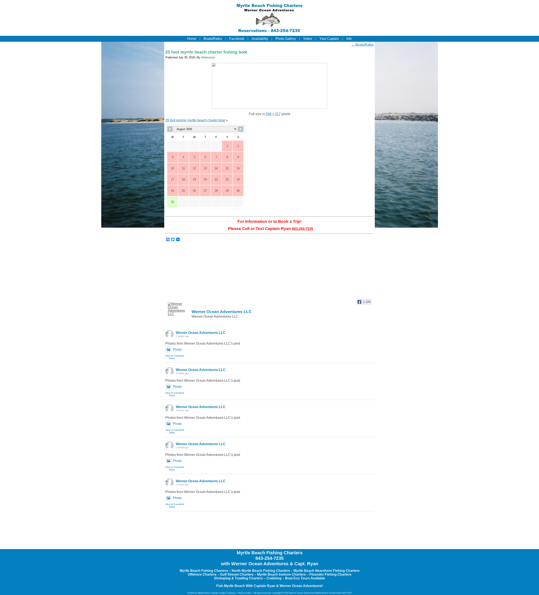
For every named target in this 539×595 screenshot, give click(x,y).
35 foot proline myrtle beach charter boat (195, 120)
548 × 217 (273, 114)
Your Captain (329, 38)
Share (172, 358)
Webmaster (208, 57)
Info (349, 38)
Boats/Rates (213, 38)
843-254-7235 (302, 229)
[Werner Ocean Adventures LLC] (178, 309)
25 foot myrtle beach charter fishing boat (206, 52)
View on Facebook (174, 356)
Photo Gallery (285, 38)
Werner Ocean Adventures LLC (200, 332)
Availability (260, 38)
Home (191, 38)
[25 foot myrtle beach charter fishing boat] (269, 107)
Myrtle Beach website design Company (217, 593)
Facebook (236, 38)
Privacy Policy (244, 593)
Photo (177, 349)
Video (307, 38)
